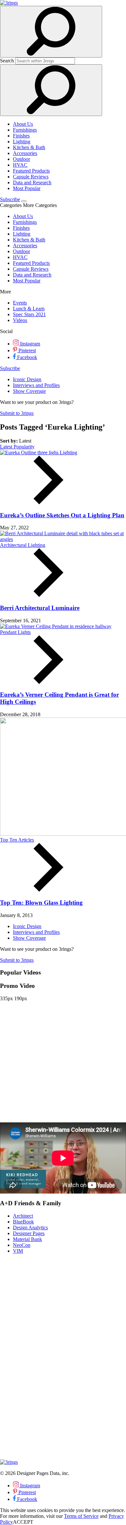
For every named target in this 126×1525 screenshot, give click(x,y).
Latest (7, 446)
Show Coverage (29, 391)
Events (20, 302)
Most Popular (26, 188)
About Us (23, 124)
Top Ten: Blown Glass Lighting (41, 902)
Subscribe (10, 199)
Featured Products (31, 171)
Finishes (21, 135)
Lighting (21, 141)
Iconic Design (27, 379)
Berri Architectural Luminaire (39, 607)
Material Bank (27, 1239)
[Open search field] (51, 32)
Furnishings (25, 130)
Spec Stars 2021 (29, 314)
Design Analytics (30, 1227)
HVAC (20, 165)
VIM (18, 1251)
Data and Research (32, 182)
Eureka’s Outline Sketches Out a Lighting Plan (62, 515)
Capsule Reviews (30, 176)
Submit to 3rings (17, 413)
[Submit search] (51, 90)
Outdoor (21, 159)
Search (7, 60)
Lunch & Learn (29, 308)
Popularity (24, 446)
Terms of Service (81, 1516)
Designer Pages (29, 1233)
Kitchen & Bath (29, 147)
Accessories (25, 153)
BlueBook (23, 1221)
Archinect (23, 1216)
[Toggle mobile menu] (23, 201)
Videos (20, 320)
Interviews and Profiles (36, 385)
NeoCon (21, 1245)
